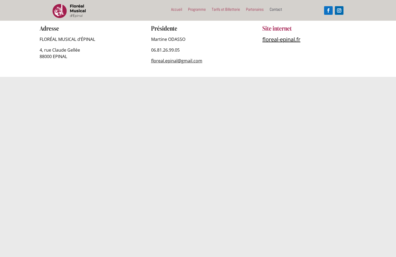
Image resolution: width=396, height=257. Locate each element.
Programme (197, 10)
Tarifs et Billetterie (226, 10)
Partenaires (255, 10)
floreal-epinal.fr (281, 39)
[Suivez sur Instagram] (339, 10)
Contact (276, 10)
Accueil (176, 10)
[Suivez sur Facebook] (328, 10)
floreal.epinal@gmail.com (176, 61)
